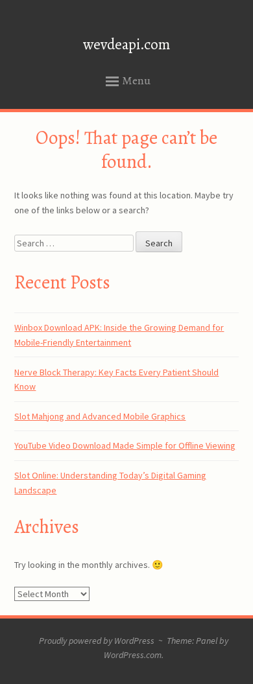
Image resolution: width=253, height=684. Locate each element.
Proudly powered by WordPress (96, 640)
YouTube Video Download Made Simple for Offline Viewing (124, 445)
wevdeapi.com (126, 44)
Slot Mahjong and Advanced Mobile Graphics (100, 416)
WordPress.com (133, 655)
